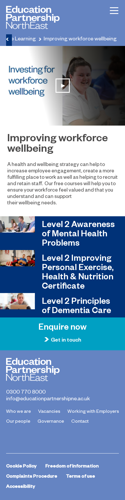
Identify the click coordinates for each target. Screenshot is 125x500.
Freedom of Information (72, 465)
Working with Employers (93, 411)
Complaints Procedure (31, 476)
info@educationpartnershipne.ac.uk (48, 398)
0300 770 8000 (26, 391)
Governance (51, 421)
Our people (18, 421)
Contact (80, 421)
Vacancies (49, 411)
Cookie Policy (21, 465)
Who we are (18, 411)
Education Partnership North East (33, 17)
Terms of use (80, 476)
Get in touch (66, 339)
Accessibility (20, 486)
